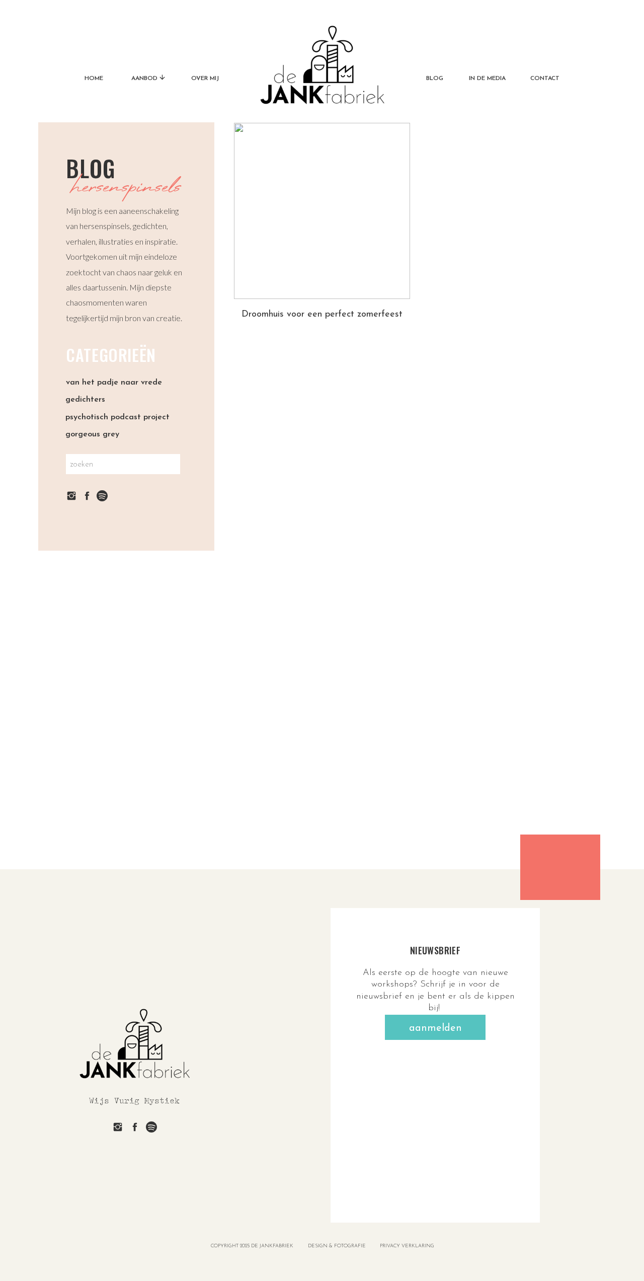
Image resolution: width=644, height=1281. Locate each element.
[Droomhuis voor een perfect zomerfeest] (322, 211)
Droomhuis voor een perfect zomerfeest (322, 314)
